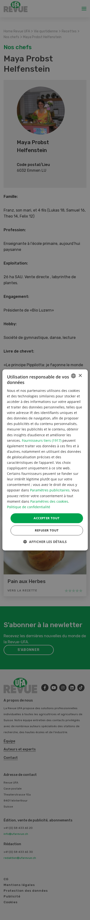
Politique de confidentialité (28, 507)
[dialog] (45, 459)
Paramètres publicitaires (50, 490)
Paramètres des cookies (49, 501)
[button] (45, 542)
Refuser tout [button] (47, 530)
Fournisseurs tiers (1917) (41, 440)
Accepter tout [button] (47, 518)
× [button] (80, 375)
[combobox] (73, 375)
